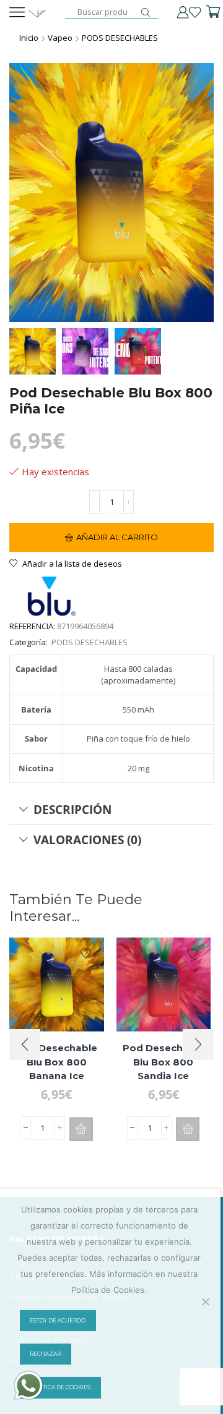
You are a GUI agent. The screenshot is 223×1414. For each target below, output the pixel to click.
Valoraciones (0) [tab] (87, 839)
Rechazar (45, 1354)
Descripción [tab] (72, 809)
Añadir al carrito (117, 537)
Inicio (28, 37)
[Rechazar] (205, 1301)
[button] (81, 1129)
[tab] (111, 809)
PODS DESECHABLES (120, 37)
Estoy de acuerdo (57, 1321)
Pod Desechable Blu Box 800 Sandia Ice (163, 1062)
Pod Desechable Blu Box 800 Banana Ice (56, 1062)
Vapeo (60, 37)
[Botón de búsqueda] (145, 12)
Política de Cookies (60, 1387)
